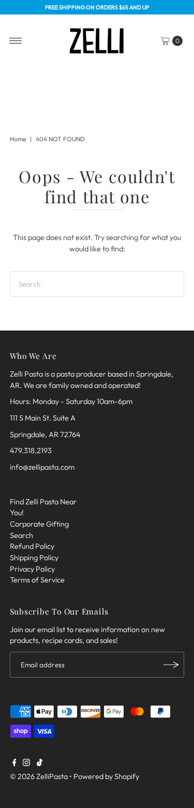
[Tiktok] (39, 763)
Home (18, 139)
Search (21, 535)
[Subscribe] (171, 665)
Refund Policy (32, 546)
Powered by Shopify (106, 776)
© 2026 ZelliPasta (39, 776)
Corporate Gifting (39, 524)
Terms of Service (37, 580)
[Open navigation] (16, 41)
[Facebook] (14, 763)
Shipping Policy (34, 557)
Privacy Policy (32, 569)
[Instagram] (26, 763)
